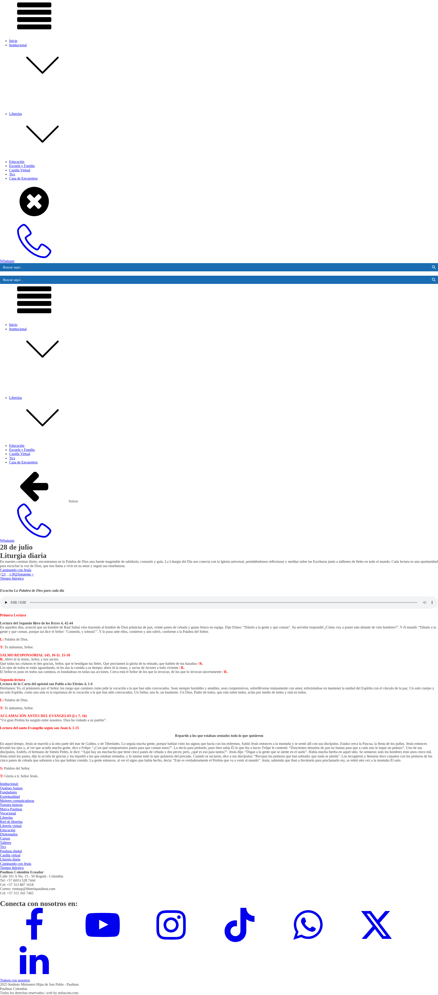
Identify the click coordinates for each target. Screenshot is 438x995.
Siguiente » (25, 574)
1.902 (13, 574)
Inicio (13, 41)
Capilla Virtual (19, 170)
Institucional (18, 45)
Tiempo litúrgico (12, 578)
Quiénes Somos (29, 107)
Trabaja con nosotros (15, 980)
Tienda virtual (28, 180)
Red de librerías (29, 176)
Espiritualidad (28, 116)
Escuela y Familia (22, 166)
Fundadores (26, 111)
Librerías (6, 818)
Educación (16, 162)
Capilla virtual (10, 855)
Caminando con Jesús (15, 570)
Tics (3, 847)
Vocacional (26, 132)
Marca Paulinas (29, 128)
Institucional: (9, 784)
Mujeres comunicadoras (35, 120)
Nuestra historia (29, 124)
